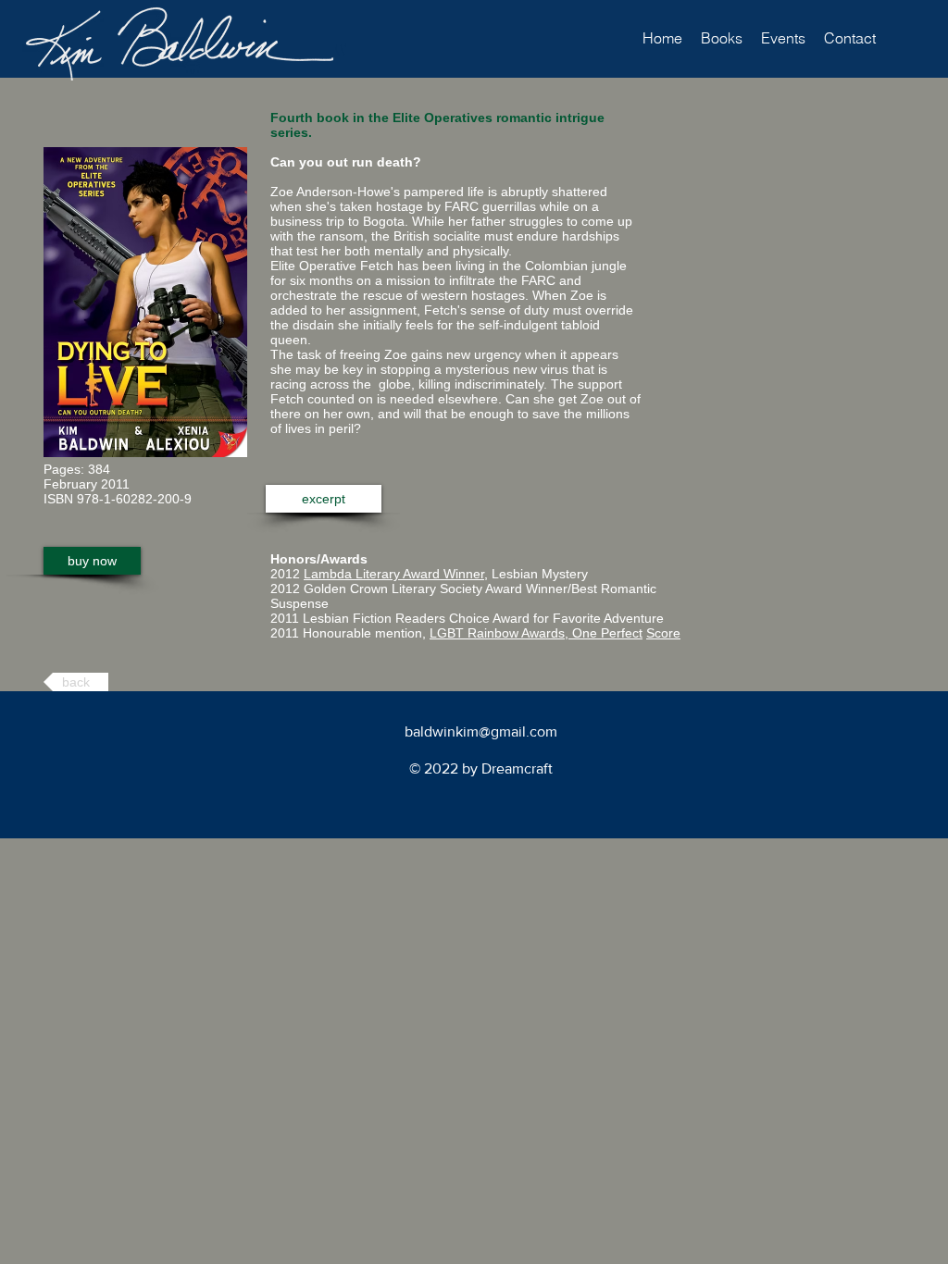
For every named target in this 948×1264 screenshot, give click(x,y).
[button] (722, 38)
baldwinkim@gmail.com (481, 731)
